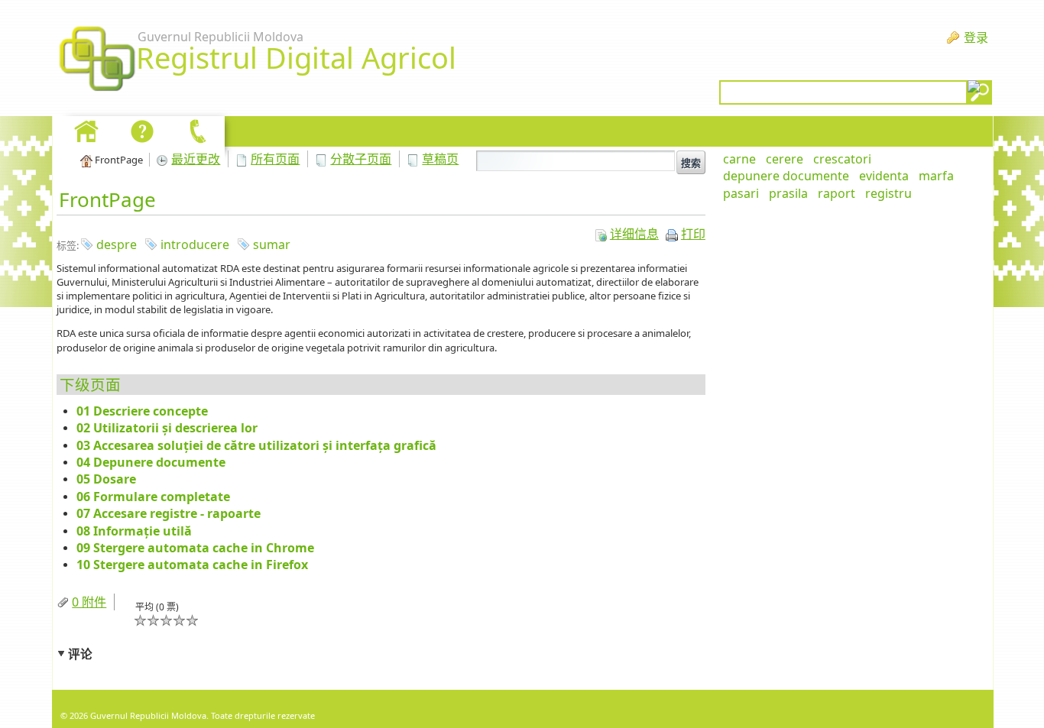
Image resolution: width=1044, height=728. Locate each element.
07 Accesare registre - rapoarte (168, 513)
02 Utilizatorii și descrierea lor (167, 427)
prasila (788, 193)
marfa (936, 175)
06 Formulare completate (153, 496)
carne (739, 158)
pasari (741, 193)
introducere (194, 244)
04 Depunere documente (150, 462)
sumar (271, 244)
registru (888, 193)
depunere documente (786, 175)
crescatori (842, 158)
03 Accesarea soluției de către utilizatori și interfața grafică (256, 445)
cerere (784, 158)
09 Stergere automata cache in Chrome (195, 547)
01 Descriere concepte (142, 411)
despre (116, 244)
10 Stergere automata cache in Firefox (192, 564)
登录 (976, 37)
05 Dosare (106, 479)
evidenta (884, 175)
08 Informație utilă (134, 531)
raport (836, 193)
